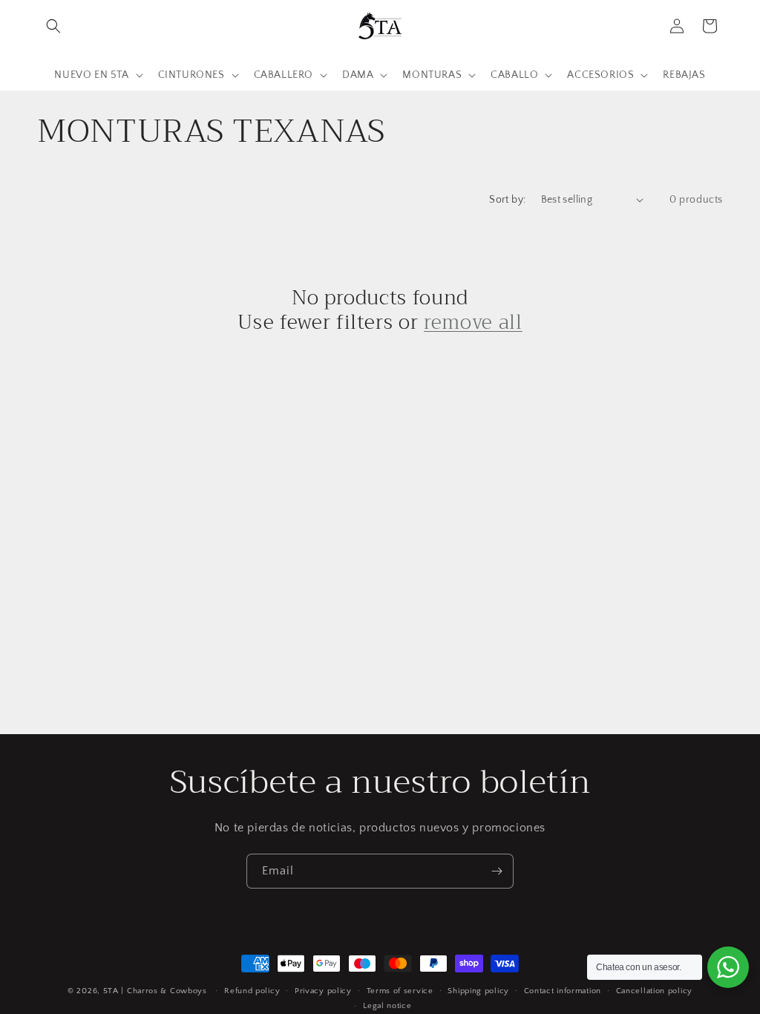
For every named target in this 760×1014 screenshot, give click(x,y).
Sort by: (507, 200)
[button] (53, 26)
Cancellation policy (654, 991)
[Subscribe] (496, 871)
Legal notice (387, 1005)
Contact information (562, 991)
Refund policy (252, 991)
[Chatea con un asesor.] (728, 967)
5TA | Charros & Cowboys (155, 991)
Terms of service (400, 991)
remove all (473, 323)
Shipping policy (478, 991)
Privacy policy (323, 991)
